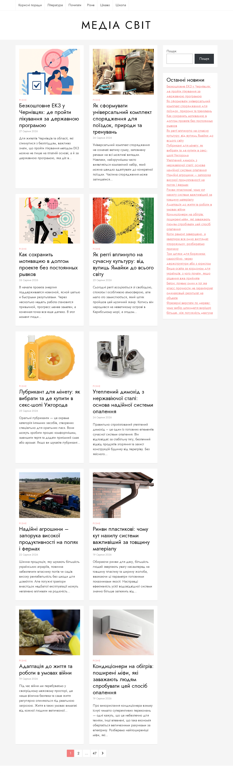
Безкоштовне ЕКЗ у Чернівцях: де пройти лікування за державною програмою (49, 115)
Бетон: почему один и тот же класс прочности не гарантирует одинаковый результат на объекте (190, 290)
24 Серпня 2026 (102, 417)
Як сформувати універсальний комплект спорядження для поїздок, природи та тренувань (122, 118)
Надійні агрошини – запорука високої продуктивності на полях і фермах (48, 539)
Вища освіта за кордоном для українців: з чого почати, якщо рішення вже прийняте (188, 273)
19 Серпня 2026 (102, 554)
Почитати (74, 5)
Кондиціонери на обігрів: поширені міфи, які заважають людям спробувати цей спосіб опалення (123, 679)
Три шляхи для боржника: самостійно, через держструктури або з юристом (189, 258)
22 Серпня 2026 (28, 554)
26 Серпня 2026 (102, 138)
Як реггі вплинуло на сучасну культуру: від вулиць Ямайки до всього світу (123, 264)
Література (55, 5)
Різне (90, 5)
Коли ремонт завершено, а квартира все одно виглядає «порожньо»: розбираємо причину (187, 241)
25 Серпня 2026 (102, 280)
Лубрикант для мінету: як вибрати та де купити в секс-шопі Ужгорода (49, 398)
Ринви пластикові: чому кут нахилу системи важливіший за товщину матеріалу (121, 539)
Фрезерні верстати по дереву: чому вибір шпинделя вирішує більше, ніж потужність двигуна (190, 308)
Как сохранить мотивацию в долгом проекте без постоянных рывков (48, 264)
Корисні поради (30, 5)
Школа (121, 5)
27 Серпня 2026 (28, 131)
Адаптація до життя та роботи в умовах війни (45, 669)
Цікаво (105, 5)
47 (94, 753)
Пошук (171, 51)
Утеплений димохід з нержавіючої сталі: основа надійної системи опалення (123, 401)
